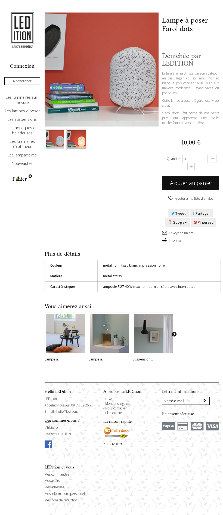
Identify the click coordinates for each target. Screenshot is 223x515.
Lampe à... (52, 359)
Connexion (22, 66)
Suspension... (143, 359)
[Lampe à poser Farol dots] (55, 139)
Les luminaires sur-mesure (22, 100)
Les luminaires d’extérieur (22, 144)
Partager (202, 213)
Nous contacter (116, 408)
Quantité (173, 158)
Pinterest (205, 222)
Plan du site (113, 413)
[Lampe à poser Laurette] (65, 333)
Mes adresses (54, 487)
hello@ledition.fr (68, 411)
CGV (108, 399)
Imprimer (175, 240)
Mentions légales (117, 403)
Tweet (180, 213)
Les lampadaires (22, 155)
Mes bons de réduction (61, 500)
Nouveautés (22, 163)
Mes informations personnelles (67, 493)
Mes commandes (57, 474)
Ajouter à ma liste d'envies (193, 198)
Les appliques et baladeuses (22, 130)
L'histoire (51, 427)
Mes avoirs (52, 480)
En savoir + (113, 443)
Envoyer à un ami (181, 233)
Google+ (179, 222)
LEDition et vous (59, 467)
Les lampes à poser (22, 110)
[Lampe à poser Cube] (109, 333)
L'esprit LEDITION (58, 434)
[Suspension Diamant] (153, 333)
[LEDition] (22, 29)
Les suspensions (22, 119)
